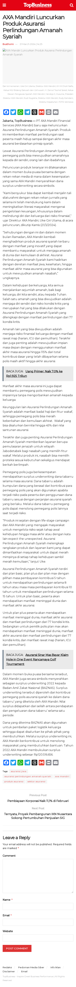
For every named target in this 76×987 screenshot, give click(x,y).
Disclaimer (9, 971)
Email (7, 915)
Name (8, 899)
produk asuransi (14, 781)
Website (8, 931)
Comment (9, 855)
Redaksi (7, 967)
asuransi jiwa (18, 771)
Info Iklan (56, 967)
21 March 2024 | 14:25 (31, 44)
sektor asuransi (36, 781)
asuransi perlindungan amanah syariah (27, 776)
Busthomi (8, 44)
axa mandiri (62, 776)
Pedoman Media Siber (31, 967)
